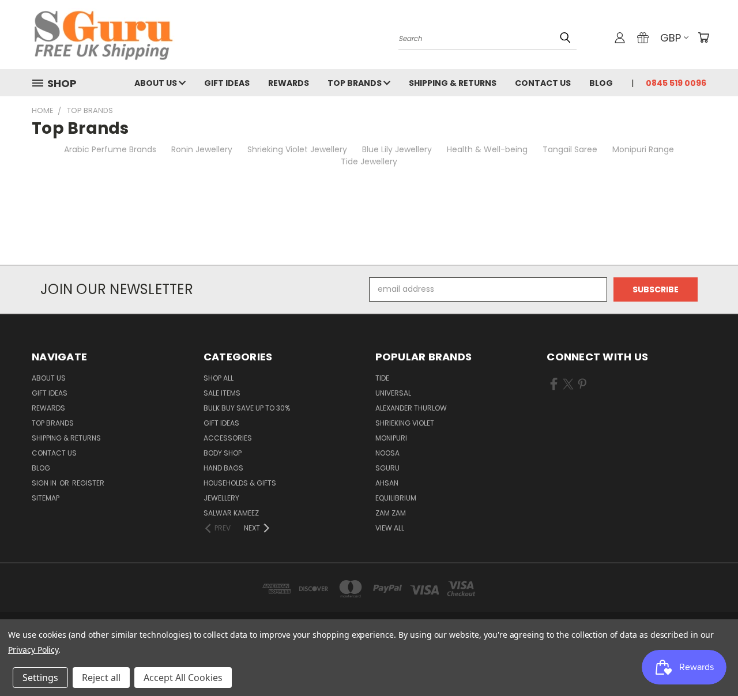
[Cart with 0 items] (703, 37)
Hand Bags (223, 468)
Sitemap (45, 498)
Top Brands (355, 83)
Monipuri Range (643, 149)
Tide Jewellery (369, 161)
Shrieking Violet (404, 423)
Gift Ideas (227, 83)
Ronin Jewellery (201, 149)
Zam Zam (390, 513)
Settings (40, 677)
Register (88, 483)
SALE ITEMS (222, 393)
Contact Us (543, 83)
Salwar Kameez (231, 513)
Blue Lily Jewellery (397, 149)
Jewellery (221, 498)
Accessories (228, 438)
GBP (670, 38)
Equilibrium (395, 498)
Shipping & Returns (452, 83)
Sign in (45, 483)
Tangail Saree (570, 149)
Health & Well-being (487, 149)
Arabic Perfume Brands (110, 149)
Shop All (219, 378)
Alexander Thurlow (411, 408)
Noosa (387, 453)
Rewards (288, 83)
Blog (601, 83)
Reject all (101, 677)
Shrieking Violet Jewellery (297, 149)
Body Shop (223, 453)
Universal (393, 393)
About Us (156, 83)
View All (389, 528)
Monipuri (391, 438)
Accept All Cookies (183, 677)
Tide (382, 378)
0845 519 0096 (676, 83)
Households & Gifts (240, 483)
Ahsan (386, 483)
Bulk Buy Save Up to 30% (247, 408)
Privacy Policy (33, 649)
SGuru (387, 468)
